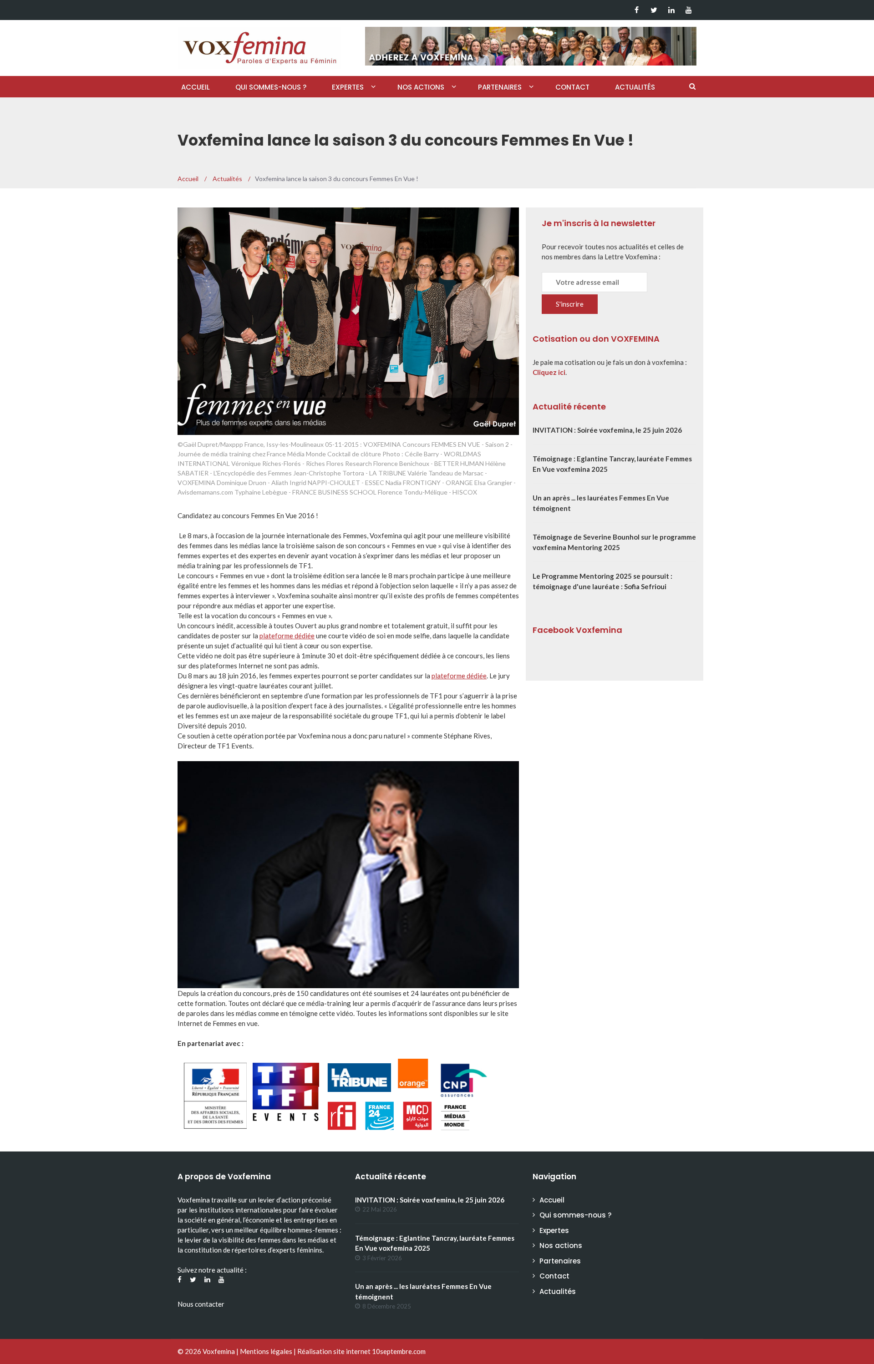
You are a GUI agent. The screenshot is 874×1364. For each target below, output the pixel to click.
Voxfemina (219, 1351)
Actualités (635, 87)
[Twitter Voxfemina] (654, 10)
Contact (572, 87)
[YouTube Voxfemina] (688, 10)
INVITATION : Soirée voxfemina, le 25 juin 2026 (607, 430)
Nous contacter (201, 1304)
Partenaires (500, 87)
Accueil (195, 87)
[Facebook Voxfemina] (637, 10)
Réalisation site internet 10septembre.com (361, 1351)
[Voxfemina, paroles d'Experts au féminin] (259, 46)
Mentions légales (266, 1351)
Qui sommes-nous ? (270, 87)
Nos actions (420, 87)
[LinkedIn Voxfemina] (671, 10)
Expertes (348, 87)
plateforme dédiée (287, 635)
